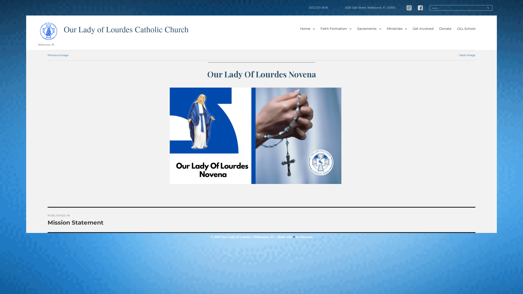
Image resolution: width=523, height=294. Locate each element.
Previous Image (58, 55)
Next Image (467, 55)
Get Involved (423, 29)
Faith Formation (334, 29)
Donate (445, 29)
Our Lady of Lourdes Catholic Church (126, 29)
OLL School (466, 29)
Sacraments (367, 29)
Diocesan (306, 237)
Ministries (394, 29)
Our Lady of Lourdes (236, 237)
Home (305, 29)
